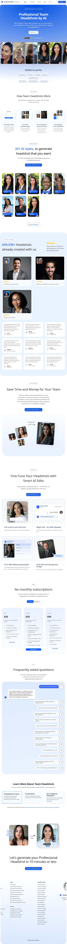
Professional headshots (42, 922)
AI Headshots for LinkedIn (15, 908)
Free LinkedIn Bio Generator (16, 888)
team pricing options (54, 807)
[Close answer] (61, 687)
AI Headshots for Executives (16, 914)
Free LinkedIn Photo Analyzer (16, 900)
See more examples (33, 224)
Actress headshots (41, 904)
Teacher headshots (41, 918)
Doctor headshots (41, 890)
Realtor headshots (41, 894)
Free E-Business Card (14, 896)
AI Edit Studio (13, 884)
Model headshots (41, 906)
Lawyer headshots (41, 892)
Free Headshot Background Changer (18, 902)
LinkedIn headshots (41, 884)
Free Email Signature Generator (16, 894)
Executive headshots (41, 888)
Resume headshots (41, 898)
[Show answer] (61, 702)
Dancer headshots (41, 912)
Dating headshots (41, 924)
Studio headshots (41, 900)
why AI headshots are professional (34, 807)
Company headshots (41, 908)
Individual (30, 601)
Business (37, 601)
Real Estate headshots (42, 896)
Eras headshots (40, 916)
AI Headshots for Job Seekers (16, 910)
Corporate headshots (41, 886)
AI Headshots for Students (15, 916)
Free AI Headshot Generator (16, 886)
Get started (12, 642)
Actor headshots (40, 902)
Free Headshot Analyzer (15, 898)
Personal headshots (41, 910)
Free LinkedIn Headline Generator (17, 890)
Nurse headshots (41, 920)
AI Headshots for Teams (15, 912)
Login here (61, 1)
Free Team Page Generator (15, 892)
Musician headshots (41, 914)
